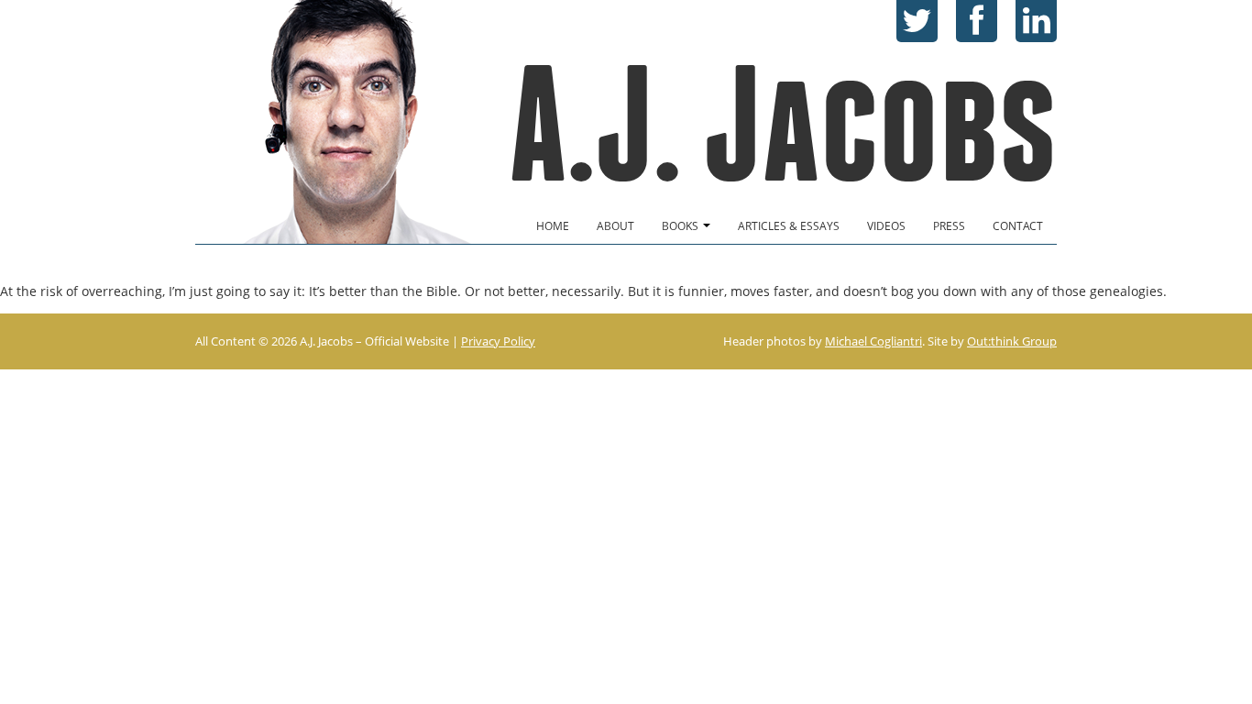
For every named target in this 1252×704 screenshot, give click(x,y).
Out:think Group (1012, 341)
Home (552, 226)
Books (681, 226)
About (615, 226)
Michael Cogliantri (873, 341)
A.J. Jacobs (783, 124)
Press (949, 226)
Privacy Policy (498, 341)
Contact (1018, 226)
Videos (886, 226)
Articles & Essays (789, 226)
